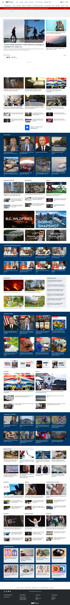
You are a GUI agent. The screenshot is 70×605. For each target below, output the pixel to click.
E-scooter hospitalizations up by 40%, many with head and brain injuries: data (38, 501)
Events (66, 5)
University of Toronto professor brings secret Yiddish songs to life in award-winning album (11, 475)
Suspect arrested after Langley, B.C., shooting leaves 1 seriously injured (34, 108)
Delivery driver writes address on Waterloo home (10, 426)
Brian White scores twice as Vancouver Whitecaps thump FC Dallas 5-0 (54, 195)
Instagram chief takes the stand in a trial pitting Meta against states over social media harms (17, 539)
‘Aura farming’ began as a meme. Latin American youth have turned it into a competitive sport (56, 528)
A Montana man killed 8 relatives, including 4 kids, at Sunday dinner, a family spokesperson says (50, 392)
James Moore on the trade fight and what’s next (42, 475)
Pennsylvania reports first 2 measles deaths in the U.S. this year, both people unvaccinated (34, 497)
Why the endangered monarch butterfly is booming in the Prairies (59, 461)
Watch (26, 2)
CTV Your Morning (38, 2)
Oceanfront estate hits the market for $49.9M (13, 308)
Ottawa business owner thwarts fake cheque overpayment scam (42, 353)
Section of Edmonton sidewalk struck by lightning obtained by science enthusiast (58, 354)
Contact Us (22, 587)
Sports (53, 5)
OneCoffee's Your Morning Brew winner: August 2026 (58, 257)
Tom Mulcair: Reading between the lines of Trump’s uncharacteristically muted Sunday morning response (27, 476)
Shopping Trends (47, 2)
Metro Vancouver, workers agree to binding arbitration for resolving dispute (17, 120)
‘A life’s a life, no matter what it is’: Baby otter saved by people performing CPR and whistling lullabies (17, 200)
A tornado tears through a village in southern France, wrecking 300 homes (60, 507)
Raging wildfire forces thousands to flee (12, 292)
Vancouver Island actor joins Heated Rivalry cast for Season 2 (60, 119)
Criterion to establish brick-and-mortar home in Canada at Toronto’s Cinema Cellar (38, 539)
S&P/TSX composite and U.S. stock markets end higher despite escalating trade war (17, 507)
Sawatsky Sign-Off (35, 587)
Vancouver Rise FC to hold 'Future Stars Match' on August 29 (43, 257)
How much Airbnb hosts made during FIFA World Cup (26, 173)
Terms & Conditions (23, 598)
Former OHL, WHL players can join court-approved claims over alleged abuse (27, 461)
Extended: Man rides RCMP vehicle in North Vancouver (11, 441)
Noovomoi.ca (54, 598)
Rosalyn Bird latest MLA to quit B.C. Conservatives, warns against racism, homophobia (54, 90)
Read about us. (51, 579)
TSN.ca (37, 599)
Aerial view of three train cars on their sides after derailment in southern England (58, 426)
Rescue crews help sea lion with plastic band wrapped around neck (11, 173)
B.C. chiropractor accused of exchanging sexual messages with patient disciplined (38, 114)
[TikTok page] (6, 591)
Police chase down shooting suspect (57, 153)
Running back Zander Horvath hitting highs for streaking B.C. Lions (59, 205)
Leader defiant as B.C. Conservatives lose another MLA (10, 153)
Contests (62, 5)
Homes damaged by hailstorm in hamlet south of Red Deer (56, 497)
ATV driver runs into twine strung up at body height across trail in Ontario (11, 354)
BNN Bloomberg (38, 598)
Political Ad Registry (23, 599)
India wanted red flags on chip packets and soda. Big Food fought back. (38, 507)
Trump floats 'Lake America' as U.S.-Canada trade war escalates (58, 332)
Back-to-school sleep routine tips (10, 256)
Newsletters (18, 5)
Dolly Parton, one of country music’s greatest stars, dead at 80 (34, 528)
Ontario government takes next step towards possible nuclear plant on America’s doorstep (16, 533)
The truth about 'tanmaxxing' (26, 256)
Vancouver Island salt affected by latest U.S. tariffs (58, 173)
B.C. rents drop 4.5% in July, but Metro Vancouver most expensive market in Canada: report (38, 204)
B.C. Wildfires (28, 5)
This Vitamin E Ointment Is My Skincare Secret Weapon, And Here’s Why (11, 574)
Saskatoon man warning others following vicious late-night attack (26, 353)
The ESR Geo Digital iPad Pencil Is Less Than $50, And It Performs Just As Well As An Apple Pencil (27, 559)
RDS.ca (53, 599)
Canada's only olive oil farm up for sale (33, 308)
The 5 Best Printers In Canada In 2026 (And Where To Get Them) (26, 574)
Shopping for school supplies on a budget (58, 271)
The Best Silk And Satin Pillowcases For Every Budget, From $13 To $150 (42, 558)
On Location (51, 587)
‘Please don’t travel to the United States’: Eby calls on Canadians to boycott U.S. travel (27, 332)
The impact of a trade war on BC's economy (11, 271)
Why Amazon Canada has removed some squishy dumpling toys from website (17, 501)
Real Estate (57, 5)
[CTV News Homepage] (9, 2)
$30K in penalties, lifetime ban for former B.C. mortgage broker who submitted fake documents (38, 198)
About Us (18, 587)
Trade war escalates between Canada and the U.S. (26, 271)
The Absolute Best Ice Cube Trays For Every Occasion (58, 558)
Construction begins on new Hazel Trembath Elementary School (43, 173)
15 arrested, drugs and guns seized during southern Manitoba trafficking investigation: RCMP (24, 396)
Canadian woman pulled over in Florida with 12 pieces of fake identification (42, 441)
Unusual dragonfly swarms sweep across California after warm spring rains (60, 501)
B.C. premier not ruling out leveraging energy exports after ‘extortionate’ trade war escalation (13, 108)
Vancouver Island (47, 5)
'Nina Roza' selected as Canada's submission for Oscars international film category (38, 533)
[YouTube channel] (8, 591)
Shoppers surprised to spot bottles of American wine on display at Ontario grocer (43, 332)
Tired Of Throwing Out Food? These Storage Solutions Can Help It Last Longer (58, 574)
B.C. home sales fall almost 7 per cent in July (34, 194)
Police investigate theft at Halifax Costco (26, 426)
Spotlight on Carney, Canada (41, 152)
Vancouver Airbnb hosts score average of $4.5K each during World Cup (37, 120)
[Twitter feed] (4, 591)
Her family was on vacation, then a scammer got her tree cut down (11, 461)
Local (17, 2)
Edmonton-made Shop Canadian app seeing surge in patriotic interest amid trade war (13, 528)
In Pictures (31, 2)
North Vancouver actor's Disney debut (42, 271)
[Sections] (3, 2)
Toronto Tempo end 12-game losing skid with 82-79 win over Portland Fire (60, 199)
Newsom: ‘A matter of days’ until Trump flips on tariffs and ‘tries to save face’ (10, 332)
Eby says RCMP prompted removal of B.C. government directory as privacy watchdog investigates (55, 108)
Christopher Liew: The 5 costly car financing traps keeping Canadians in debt (43, 461)
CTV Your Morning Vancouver (37, 5)
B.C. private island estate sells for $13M (33, 292)
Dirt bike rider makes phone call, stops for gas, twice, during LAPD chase (42, 426)
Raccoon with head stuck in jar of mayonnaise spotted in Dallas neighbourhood (26, 441)
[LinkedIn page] (10, 591)
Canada (21, 2)
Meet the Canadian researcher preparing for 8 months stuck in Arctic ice (58, 475)
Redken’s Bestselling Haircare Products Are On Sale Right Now (11, 558)
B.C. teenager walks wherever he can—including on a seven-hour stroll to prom (17, 206)
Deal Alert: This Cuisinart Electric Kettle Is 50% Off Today (42, 574)
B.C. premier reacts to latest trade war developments (27, 153)
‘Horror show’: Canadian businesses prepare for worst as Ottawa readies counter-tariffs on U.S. (14, 497)
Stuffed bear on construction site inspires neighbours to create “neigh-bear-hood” (12, 195)
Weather (23, 5)
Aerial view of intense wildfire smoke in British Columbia (57, 441)
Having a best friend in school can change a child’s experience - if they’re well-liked (60, 538)
